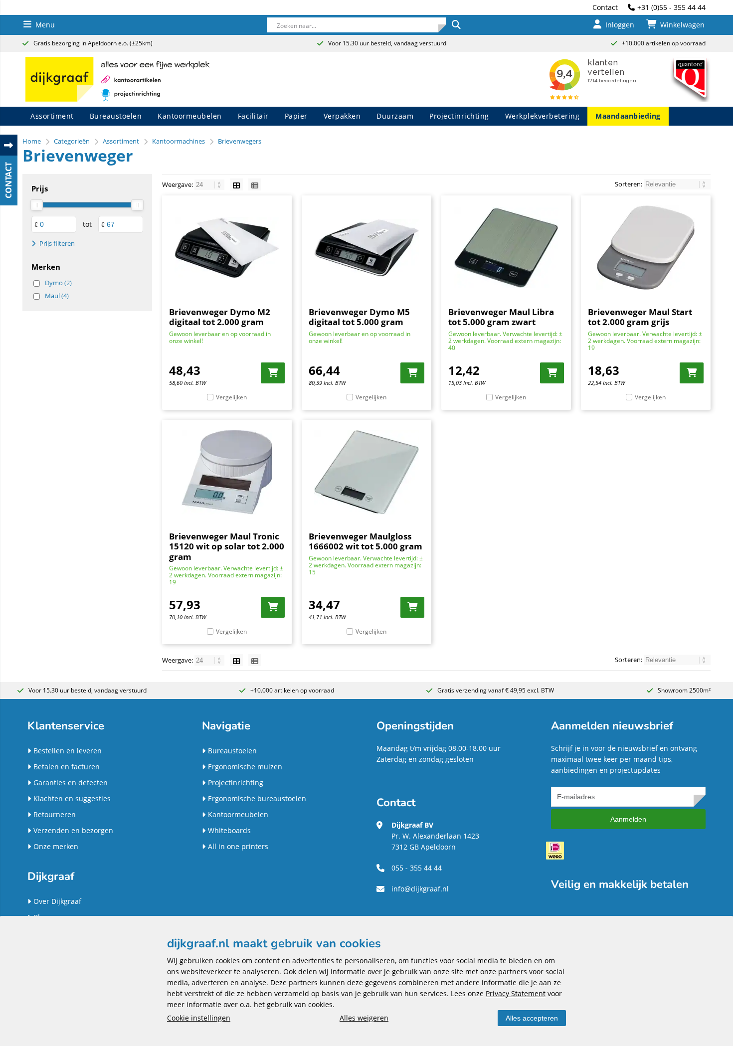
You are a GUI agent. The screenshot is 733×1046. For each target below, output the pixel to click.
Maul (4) (57, 295)
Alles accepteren (532, 1018)
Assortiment (52, 116)
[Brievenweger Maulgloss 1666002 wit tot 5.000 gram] (366, 472)
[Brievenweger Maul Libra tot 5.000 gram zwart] (506, 247)
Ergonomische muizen (245, 766)
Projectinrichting (459, 116)
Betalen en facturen (66, 766)
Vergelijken (231, 397)
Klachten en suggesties (72, 798)
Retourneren (54, 814)
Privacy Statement (516, 993)
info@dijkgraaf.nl (420, 888)
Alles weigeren (364, 1018)
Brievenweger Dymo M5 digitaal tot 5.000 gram (359, 317)
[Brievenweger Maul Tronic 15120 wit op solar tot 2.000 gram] (227, 472)
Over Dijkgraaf (57, 901)
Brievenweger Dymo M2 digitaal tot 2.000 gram (219, 317)
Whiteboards (229, 830)
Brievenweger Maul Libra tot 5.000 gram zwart (501, 317)
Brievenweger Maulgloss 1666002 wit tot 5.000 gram (365, 541)
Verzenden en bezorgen (73, 830)
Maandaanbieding (628, 116)
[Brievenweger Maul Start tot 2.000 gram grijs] (646, 247)
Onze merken (55, 846)
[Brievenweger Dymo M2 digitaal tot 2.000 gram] (227, 247)
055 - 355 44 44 (416, 867)
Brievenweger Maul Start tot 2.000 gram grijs (640, 317)
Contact (605, 7)
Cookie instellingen (198, 1018)
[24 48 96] (210, 184)
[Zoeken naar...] (456, 24)
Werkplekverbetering (542, 116)
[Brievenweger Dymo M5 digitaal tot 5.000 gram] (366, 247)
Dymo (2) (58, 282)
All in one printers (238, 846)
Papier (296, 116)
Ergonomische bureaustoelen (257, 798)
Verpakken (342, 116)
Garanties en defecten (70, 782)
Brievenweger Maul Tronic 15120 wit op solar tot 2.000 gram (226, 546)
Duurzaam (394, 116)
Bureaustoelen (116, 116)
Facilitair (253, 116)
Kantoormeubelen (190, 116)
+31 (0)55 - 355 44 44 (671, 7)
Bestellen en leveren (67, 750)
